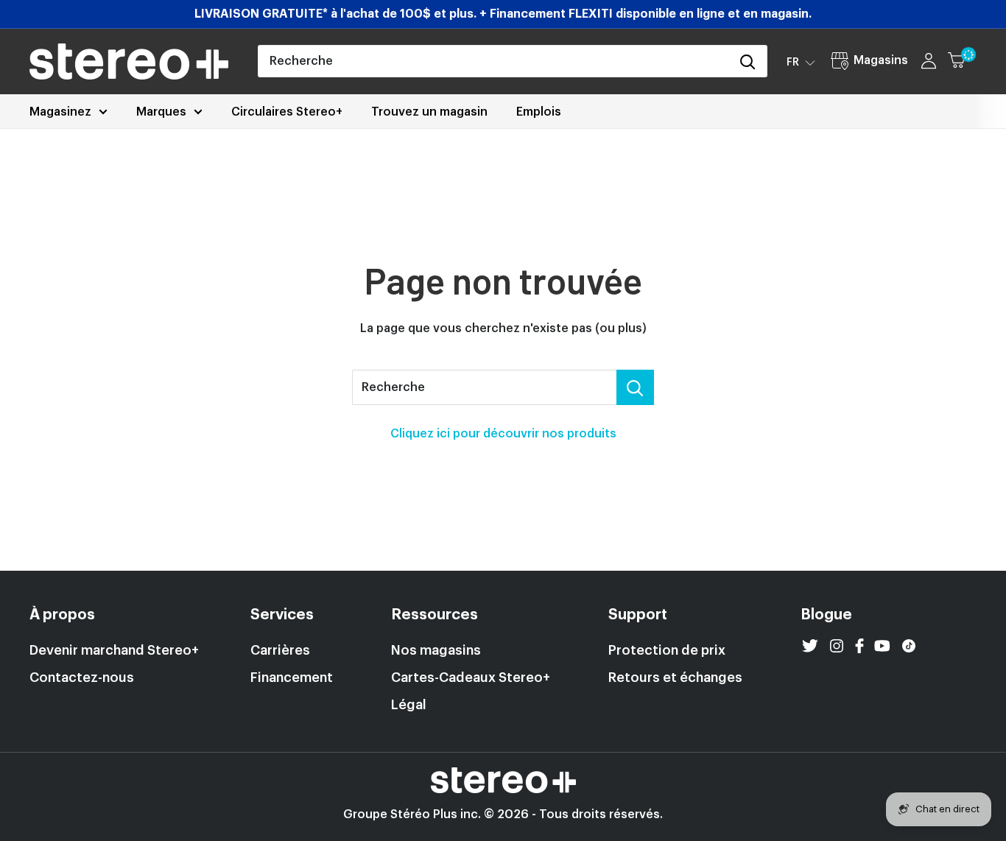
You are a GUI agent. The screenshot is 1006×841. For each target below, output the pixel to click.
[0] (963, 61)
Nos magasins (436, 650)
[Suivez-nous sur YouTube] (882, 645)
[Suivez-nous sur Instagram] (837, 645)
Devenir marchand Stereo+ (114, 650)
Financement (291, 677)
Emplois (538, 112)
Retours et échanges (675, 677)
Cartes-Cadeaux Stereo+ (470, 677)
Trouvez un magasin (429, 112)
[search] (494, 61)
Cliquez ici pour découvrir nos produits (503, 434)
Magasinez (60, 112)
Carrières (280, 650)
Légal (408, 704)
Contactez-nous (81, 677)
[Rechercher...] (635, 387)
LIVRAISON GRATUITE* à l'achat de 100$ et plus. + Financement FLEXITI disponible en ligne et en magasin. (503, 14)
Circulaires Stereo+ (286, 112)
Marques (161, 112)
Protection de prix (666, 650)
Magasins (881, 60)
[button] (800, 62)
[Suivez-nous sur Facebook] (859, 645)
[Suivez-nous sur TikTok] (909, 645)
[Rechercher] (748, 61)
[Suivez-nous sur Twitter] (810, 645)
